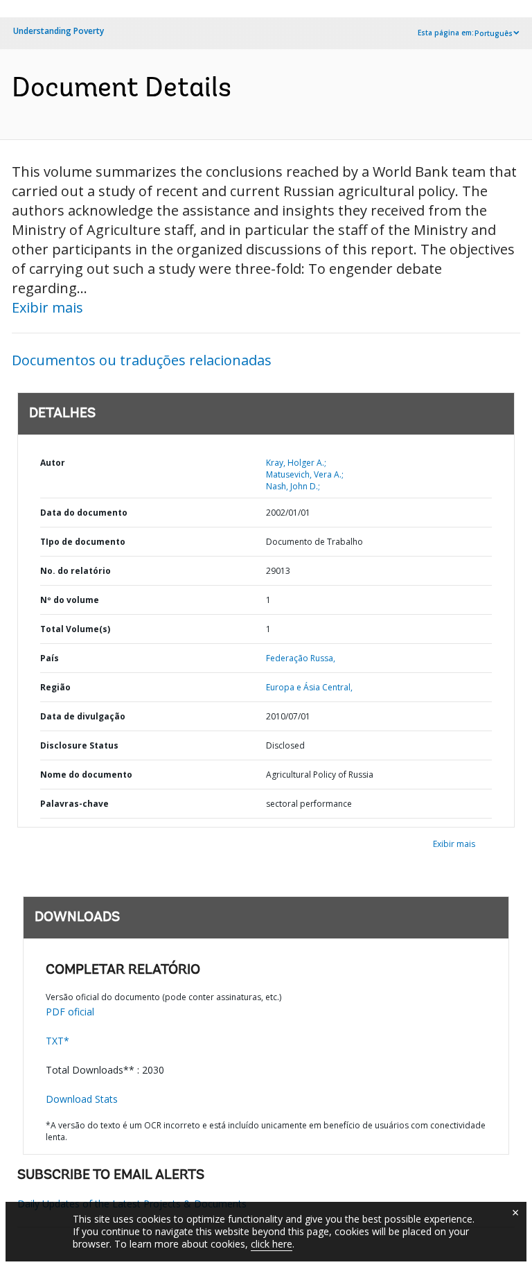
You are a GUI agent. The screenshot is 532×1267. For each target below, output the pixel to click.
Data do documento (83, 512)
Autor (52, 463)
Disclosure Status (79, 745)
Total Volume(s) (75, 629)
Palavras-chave (74, 804)
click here (271, 1243)
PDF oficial (70, 1011)
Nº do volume (69, 600)
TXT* (57, 1040)
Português (494, 33)
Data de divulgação (82, 716)
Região (55, 687)
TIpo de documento (82, 542)
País (49, 658)
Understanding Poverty (58, 31)
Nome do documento (86, 774)
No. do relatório (75, 571)
